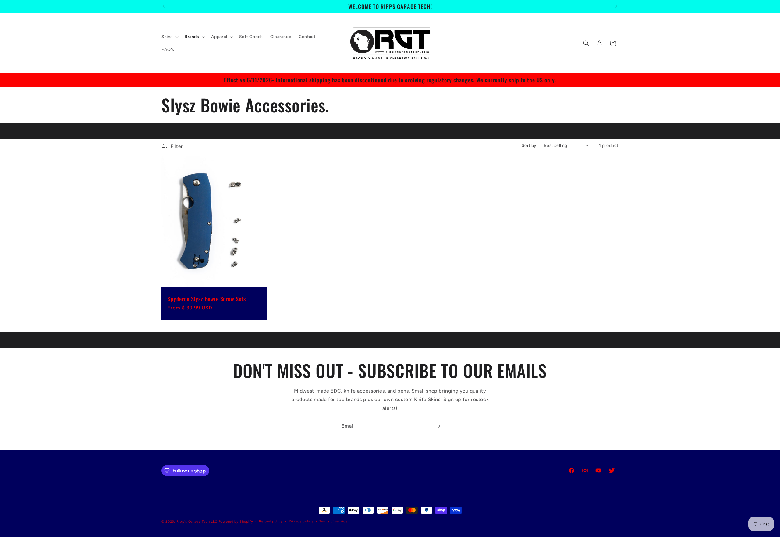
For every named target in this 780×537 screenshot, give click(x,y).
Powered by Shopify (236, 522)
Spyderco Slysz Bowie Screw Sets (207, 298)
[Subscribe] (438, 426)
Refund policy (271, 521)
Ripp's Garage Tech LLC (197, 522)
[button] (169, 36)
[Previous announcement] (163, 6)
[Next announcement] (616, 6)
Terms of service (333, 521)
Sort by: (530, 145)
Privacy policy (301, 521)
